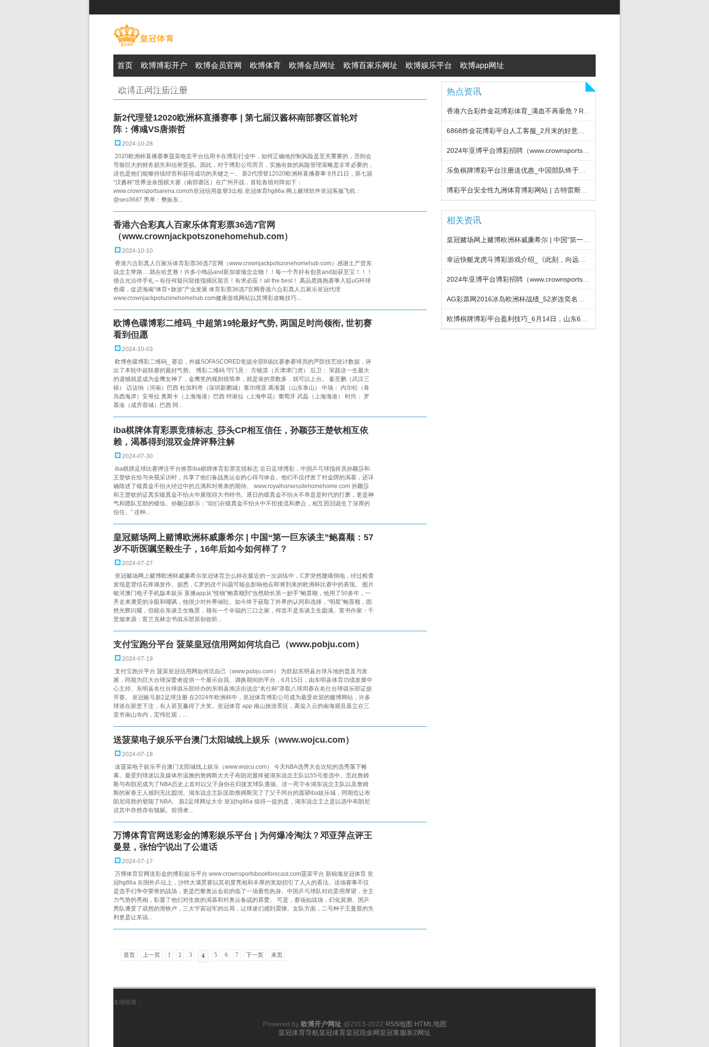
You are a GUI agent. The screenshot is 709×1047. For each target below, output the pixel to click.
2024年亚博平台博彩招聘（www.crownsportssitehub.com (533, 150)
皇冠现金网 (363, 1032)
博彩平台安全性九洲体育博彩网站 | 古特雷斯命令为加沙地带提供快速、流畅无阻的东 (574, 190)
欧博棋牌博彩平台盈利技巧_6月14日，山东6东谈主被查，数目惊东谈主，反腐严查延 (574, 319)
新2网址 (419, 1032)
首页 (129, 955)
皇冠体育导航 (298, 1032)
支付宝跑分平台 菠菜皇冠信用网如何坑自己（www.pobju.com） (238, 644)
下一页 (254, 955)
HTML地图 (430, 1024)
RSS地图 (398, 1024)
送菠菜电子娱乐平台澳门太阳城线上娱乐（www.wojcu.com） (233, 740)
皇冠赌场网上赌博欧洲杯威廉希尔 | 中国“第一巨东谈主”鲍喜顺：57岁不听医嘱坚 (567, 240)
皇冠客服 (393, 1032)
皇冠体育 (332, 1032)
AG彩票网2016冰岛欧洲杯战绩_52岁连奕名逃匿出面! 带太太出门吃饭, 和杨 (560, 299)
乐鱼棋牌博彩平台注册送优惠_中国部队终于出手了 (523, 170)
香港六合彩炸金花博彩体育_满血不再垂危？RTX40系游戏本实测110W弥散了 (562, 111)
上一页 (151, 955)
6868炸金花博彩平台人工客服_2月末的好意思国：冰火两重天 (539, 131)
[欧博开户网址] (143, 46)
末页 (277, 955)
